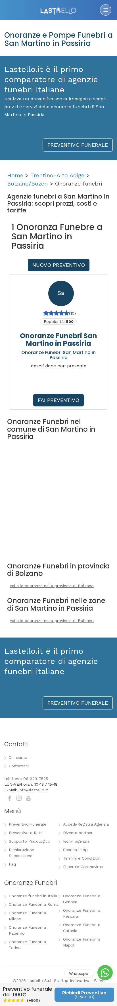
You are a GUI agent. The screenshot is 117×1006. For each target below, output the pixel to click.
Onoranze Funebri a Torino (27, 944)
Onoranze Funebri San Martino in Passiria (58, 339)
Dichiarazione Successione (21, 852)
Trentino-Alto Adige (57, 175)
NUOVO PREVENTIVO (58, 265)
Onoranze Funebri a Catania (81, 927)
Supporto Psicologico (29, 841)
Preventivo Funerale (27, 824)
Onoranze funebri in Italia (33, 896)
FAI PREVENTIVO (58, 400)
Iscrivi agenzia (76, 841)
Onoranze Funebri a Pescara (81, 913)
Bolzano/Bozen (27, 183)
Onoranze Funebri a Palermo (27, 930)
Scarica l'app (75, 849)
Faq (12, 864)
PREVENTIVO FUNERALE (77, 145)
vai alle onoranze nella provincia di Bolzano (52, 585)
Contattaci (19, 766)
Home (15, 175)
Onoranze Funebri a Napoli (81, 942)
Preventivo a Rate (26, 832)
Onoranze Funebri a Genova (81, 899)
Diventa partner (78, 832)
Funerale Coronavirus (83, 866)
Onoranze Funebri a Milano (27, 916)
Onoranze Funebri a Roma (33, 904)
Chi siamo (18, 757)
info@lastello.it (33, 790)
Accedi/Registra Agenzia (86, 824)
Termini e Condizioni (82, 858)
